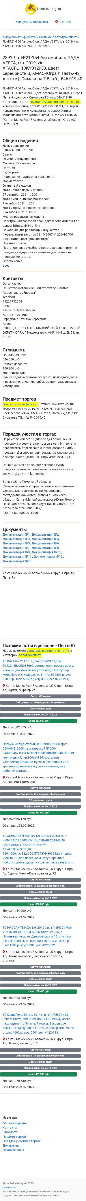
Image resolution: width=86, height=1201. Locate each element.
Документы (11, 1145)
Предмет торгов (14, 1137)
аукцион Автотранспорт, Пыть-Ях (55, 102)
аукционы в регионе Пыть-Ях (48, 651)
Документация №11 (17, 557)
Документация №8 (46, 548)
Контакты (10, 1128)
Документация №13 (17, 561)
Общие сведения (15, 1123)
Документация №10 (46, 552)
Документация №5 (16, 543)
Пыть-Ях (64, 22)
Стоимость (11, 1132)
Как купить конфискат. (20, 404)
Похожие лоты (13, 1150)
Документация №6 (46, 543)
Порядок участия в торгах (22, 1141)
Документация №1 (16, 534)
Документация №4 (46, 539)
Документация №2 (46, 534)
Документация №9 (16, 552)
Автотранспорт (30, 655)
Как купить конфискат (31, 22)
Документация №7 (16, 548)
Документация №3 (16, 539)
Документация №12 (48, 557)
